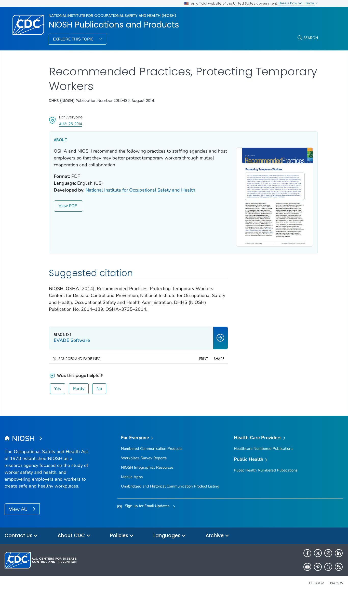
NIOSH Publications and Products (114, 24)
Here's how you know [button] (296, 3)
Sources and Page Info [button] (79, 358)
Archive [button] (215, 535)
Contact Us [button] (19, 535)
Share (219, 358)
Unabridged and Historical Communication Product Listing (170, 486)
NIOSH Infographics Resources (147, 467)
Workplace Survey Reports (144, 458)
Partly (78, 388)
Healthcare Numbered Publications (263, 448)
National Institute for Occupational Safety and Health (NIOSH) (112, 15)
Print (203, 358)
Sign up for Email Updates (147, 505)
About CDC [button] (72, 535)
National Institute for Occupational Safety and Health (140, 190)
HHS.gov (316, 583)
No (99, 388)
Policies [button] (119, 535)
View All (18, 509)
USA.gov (336, 583)
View (63, 206)
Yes (57, 388)
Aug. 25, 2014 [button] (70, 123)
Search (310, 37)
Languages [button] (167, 535)
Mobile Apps (132, 476)
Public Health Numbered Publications (266, 470)
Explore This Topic (74, 39)
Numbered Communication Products (151, 448)
